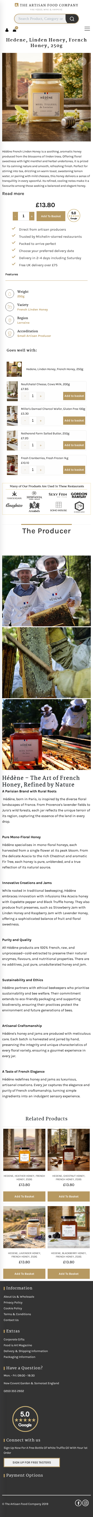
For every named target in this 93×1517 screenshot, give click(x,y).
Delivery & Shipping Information (26, 1351)
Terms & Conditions (17, 1314)
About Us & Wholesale (19, 1296)
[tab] (46, 530)
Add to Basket (51, 216)
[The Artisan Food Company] (46, 12)
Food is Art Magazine (18, 1345)
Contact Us (11, 1320)
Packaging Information (19, 1357)
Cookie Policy (13, 1308)
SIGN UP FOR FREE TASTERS (32, 1462)
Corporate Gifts (14, 1339)
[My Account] (6, 30)
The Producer (46, 530)
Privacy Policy (13, 1302)
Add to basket (74, 396)
